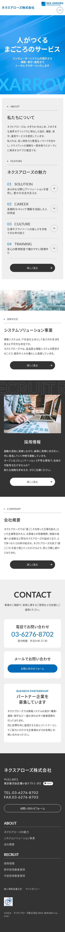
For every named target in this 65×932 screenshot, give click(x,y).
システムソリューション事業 (19, 838)
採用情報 (9, 863)
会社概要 (9, 844)
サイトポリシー (33, 888)
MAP (49, 783)
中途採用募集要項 (14, 875)
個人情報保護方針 (13, 888)
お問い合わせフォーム (32, 668)
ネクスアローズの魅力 (16, 832)
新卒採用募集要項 (14, 869)
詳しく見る (32, 268)
